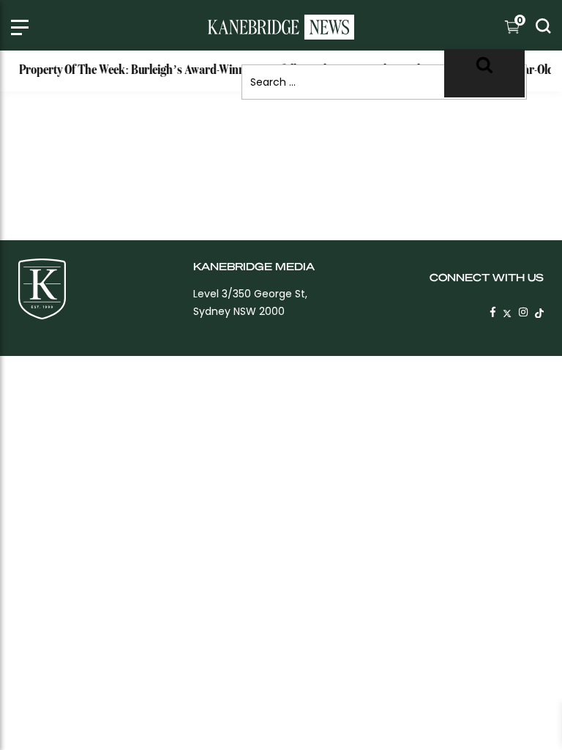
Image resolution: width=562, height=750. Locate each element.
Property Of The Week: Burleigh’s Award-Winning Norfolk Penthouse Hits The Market (222, 70)
